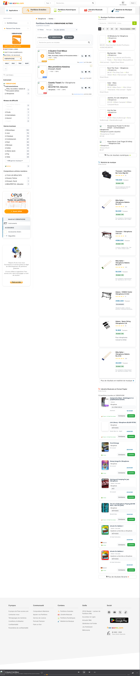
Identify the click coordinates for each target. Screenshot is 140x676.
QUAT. (27, 63)
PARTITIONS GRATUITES (12, 46)
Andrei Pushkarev (122, 45)
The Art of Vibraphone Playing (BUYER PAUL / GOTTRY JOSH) (122, 504)
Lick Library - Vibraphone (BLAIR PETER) (123, 422)
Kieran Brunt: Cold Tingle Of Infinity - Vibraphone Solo (119, 142)
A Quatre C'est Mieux (57, 52)
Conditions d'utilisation (16, 621)
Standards (111, 90)
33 (116, 29)
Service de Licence (39, 618)
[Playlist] (137, 673)
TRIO (19, 63)
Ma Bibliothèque (12, 23)
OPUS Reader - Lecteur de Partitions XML (91, 612)
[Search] (88, 42)
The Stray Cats (117, 72)
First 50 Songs (114, 443)
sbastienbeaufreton (79, 94)
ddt (83, 78)
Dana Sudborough (119, 118)
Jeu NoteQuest (87, 627)
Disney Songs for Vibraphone (119, 461)
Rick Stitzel (117, 60)
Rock (114, 75)
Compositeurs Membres (41, 611)
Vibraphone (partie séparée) (110, 132)
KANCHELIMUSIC (106, 47)
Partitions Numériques (67, 618)
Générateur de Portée (89, 623)
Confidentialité (13, 624)
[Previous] (78, 672)
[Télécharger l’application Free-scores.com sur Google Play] (119, 620)
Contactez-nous (14, 614)
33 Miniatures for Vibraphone (117, 36)
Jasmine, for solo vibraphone (117, 98)
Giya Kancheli (110, 45)
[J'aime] (41, 673)
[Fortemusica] (108, 633)
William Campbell (119, 102)
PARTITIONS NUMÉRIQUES (13, 52)
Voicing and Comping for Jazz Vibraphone (119, 480)
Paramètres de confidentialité (18, 628)
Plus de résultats (127, 29)
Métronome (86, 630)
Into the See (111, 110)
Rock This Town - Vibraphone (117, 68)
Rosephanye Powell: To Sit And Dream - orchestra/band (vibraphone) (114, 128)
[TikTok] (125, 612)
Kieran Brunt (104, 148)
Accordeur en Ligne (88, 617)
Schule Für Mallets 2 (116, 551)
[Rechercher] (93, 3)
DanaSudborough (115, 120)
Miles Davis (116, 87)
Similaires (121, 416)
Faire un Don (37, 624)
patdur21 (81, 62)
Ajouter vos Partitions (40, 614)
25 (112, 29)
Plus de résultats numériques (118, 155)
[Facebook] (109, 612)
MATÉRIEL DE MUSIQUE (12, 55)
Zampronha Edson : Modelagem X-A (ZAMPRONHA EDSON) (122, 398)
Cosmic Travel (61, 85)
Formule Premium (39, 621)
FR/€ (132, 3)
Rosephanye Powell (107, 134)
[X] (120, 612)
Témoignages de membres (17, 618)
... (5, 68)
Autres (70, 37)
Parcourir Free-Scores (13, 28)
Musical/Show (127, 60)
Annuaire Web (87, 620)
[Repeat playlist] (94, 672)
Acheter (131, 416)
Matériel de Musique (67, 621)
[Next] (89, 672)
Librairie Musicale (66, 614)
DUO (13, 63)
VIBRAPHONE (10, 84)
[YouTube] (114, 612)
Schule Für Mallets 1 (116, 526)
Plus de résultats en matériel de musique (117, 381)
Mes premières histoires (59, 68)
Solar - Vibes (111, 83)
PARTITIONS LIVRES (11, 49)
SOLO (7, 63)
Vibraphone (111, 38)
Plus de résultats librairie (118, 577)
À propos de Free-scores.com (18, 611)
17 (107, 29)
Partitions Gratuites (66, 611)
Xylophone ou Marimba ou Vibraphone (121, 531)
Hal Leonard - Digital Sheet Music (112, 62)
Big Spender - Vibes (114, 53)
